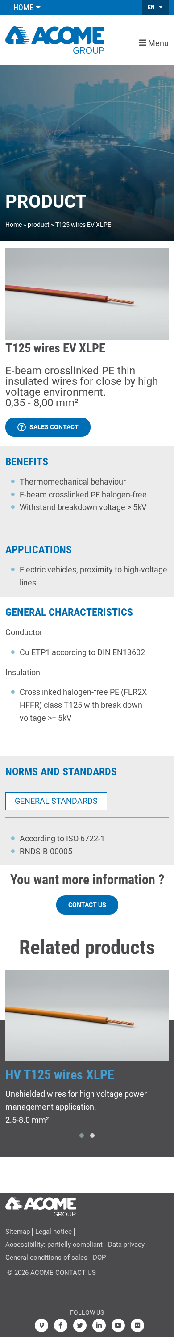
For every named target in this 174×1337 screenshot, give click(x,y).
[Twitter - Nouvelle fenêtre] (80, 1325)
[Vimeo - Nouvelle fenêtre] (41, 1325)
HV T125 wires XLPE (59, 1074)
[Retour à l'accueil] (54, 39)
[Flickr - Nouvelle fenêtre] (137, 1325)
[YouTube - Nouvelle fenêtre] (118, 1325)
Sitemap (17, 1232)
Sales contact (54, 426)
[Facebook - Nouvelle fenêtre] (60, 1325)
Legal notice (53, 1232)
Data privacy (126, 1245)
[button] (81, 1135)
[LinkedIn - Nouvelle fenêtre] (99, 1325)
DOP (99, 1257)
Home (13, 224)
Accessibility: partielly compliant (54, 1245)
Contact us (87, 904)
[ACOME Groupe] (40, 1205)
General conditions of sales (46, 1257)
